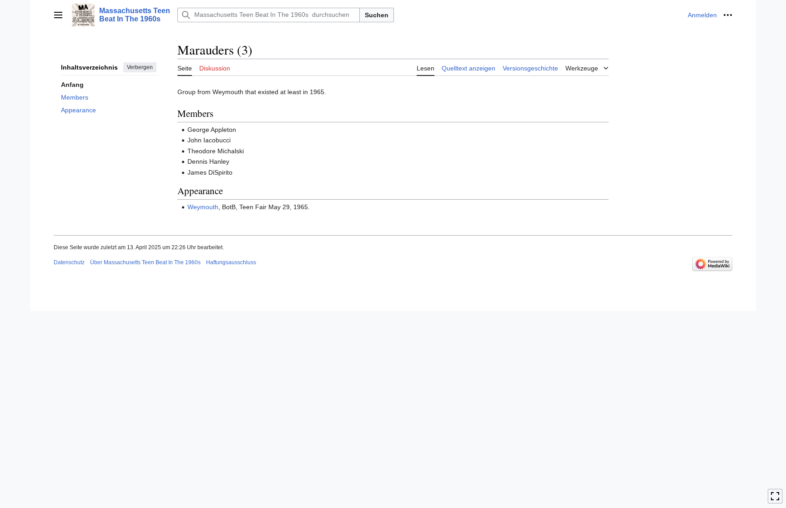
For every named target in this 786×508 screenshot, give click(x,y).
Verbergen (140, 67)
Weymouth (202, 207)
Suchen (376, 15)
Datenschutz (69, 262)
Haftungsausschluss (231, 262)
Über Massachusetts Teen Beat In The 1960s (145, 262)
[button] (58, 15)
